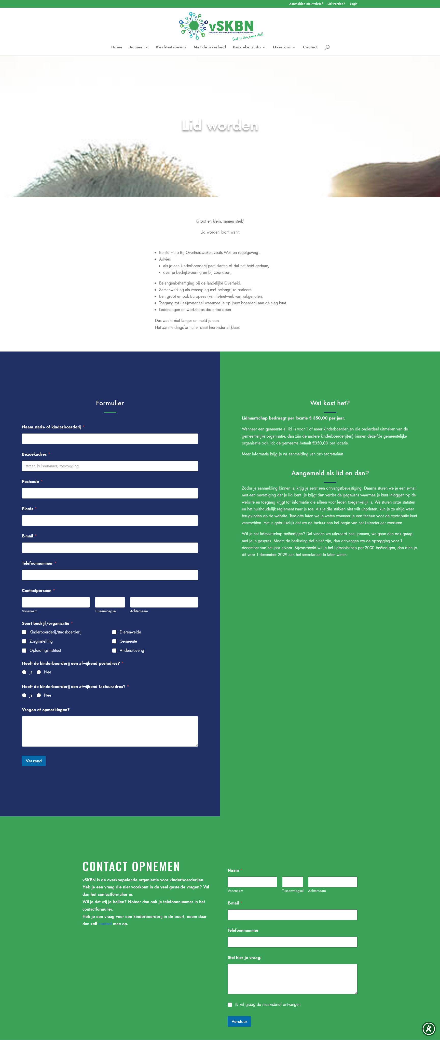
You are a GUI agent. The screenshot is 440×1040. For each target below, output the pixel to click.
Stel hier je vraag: (245, 957)
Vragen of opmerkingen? (46, 709)
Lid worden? (336, 4)
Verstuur (239, 1021)
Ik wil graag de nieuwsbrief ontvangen (267, 1004)
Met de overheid (210, 47)
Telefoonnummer (39, 563)
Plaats (29, 508)
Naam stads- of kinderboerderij (53, 427)
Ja (31, 672)
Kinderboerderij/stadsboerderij (55, 632)
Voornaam (29, 611)
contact (105, 924)
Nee (47, 672)
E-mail (29, 536)
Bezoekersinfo (247, 47)
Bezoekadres (36, 454)
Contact (310, 47)
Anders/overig (132, 650)
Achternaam (139, 611)
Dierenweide (130, 632)
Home (116, 47)
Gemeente (128, 641)
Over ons (282, 47)
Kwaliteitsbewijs (171, 47)
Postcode (32, 481)
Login (354, 4)
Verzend (34, 761)
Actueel (136, 47)
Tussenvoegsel (105, 611)
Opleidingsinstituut (45, 650)
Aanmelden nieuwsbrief (306, 4)
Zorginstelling (41, 641)
